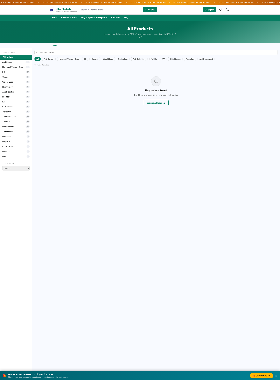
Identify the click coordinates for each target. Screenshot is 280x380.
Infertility (153, 59)
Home (54, 17)
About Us (115, 17)
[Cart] (227, 9)
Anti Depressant (206, 59)
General (94, 59)
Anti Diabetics (138, 59)
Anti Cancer (49, 59)
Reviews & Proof (69, 17)
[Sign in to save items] (220, 9)
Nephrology (123, 59)
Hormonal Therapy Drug (69, 59)
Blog (126, 17)
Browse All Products (156, 103)
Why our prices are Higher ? (94, 17)
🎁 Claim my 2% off (261, 376)
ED (85, 59)
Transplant (190, 59)
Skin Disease (175, 59)
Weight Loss (108, 59)
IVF (163, 59)
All (37, 59)
